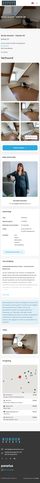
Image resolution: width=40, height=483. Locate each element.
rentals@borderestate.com (21, 204)
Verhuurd (5, 46)
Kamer (5, 52)
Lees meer (5, 295)
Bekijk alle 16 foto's (31, 137)
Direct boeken (19, 148)
